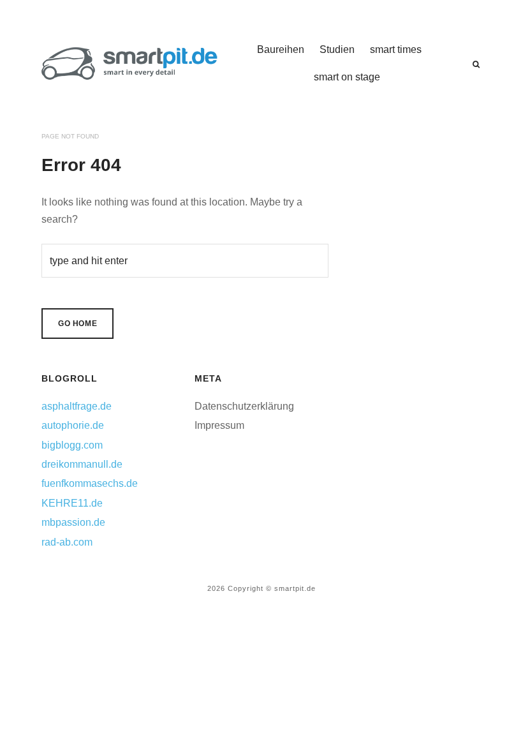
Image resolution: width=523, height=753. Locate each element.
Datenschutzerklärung (244, 406)
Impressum (219, 425)
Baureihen (280, 49)
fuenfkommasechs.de (89, 483)
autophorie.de (72, 425)
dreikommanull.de (81, 464)
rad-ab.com (66, 542)
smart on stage (347, 76)
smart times (396, 49)
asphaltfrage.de (76, 406)
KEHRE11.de (72, 503)
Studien (337, 49)
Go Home (77, 323)
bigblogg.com (72, 445)
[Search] (476, 64)
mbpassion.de (73, 522)
